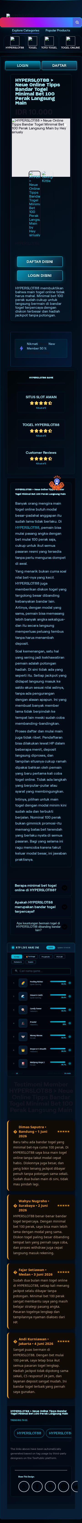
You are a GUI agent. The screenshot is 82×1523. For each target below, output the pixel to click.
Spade (30, 962)
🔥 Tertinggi (30, 956)
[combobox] (36, 22)
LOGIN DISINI (40, 275)
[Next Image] (66, 148)
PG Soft (59, 957)
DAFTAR (59, 65)
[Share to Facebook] (37, 1486)
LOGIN (22, 65)
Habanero (18, 962)
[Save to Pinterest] (63, 1486)
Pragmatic (46, 957)
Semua (17, 957)
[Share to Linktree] (50, 1486)
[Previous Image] (15, 148)
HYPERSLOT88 (27, 527)
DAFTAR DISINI (40, 262)
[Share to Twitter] (23, 1486)
